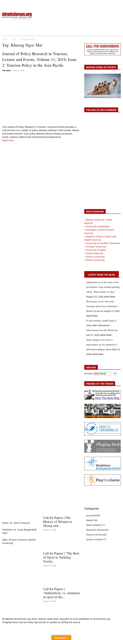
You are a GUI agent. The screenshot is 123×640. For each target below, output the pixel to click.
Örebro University (95, 259)
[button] (6, 4)
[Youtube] (119, 4)
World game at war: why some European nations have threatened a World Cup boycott (102, 306)
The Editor (6, 70)
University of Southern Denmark (103, 243)
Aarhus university (95, 256)
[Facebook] (104, 4)
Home (5, 39)
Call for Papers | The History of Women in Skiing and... (57, 521)
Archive (88, 373)
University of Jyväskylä (97, 226)
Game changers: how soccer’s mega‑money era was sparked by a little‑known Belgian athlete (101, 344)
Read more (8, 140)
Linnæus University (96, 246)
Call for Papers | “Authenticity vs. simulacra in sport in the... (61, 593)
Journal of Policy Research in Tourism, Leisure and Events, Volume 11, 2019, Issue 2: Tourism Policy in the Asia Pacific (39, 59)
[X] (112, 4)
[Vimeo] (115, 4)
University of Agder (96, 249)
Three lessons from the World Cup (101, 330)
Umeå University (94, 253)
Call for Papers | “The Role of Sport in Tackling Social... (61, 557)
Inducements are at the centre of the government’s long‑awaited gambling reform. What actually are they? (103, 287)
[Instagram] (108, 4)
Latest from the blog (101, 274)
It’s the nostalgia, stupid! (97, 320)
